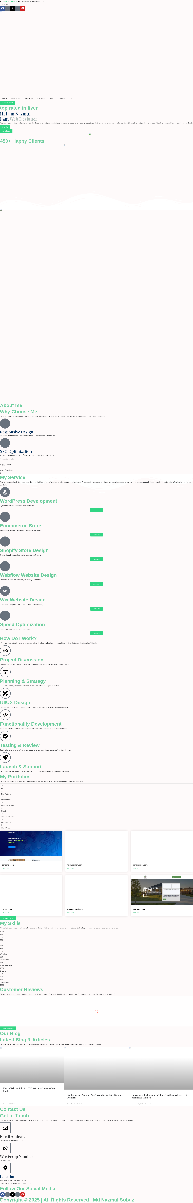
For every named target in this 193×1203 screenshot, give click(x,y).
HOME (4, 98)
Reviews (62, 98)
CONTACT (73, 98)
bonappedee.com (140, 865)
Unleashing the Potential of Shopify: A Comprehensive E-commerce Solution (160, 1096)
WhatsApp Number (16, 1156)
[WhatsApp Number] (5, 1148)
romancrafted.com (75, 909)
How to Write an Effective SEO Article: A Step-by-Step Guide (29, 1089)
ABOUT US (15, 98)
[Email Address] (5, 1127)
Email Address (12, 1136)
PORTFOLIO (41, 98)
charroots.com (139, 909)
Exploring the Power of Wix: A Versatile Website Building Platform (95, 1096)
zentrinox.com (8, 865)
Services (27, 98)
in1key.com (7, 909)
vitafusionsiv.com (75, 865)
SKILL (52, 98)
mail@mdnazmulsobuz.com (11, 1140)
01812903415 (5, 1160)
